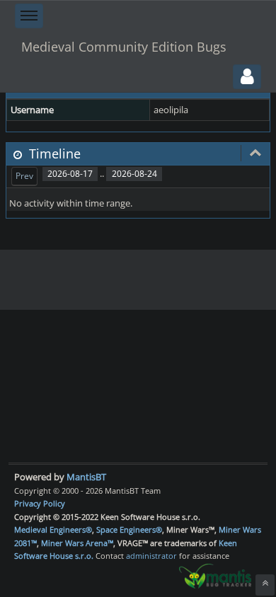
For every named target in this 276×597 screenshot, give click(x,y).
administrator (151, 555)
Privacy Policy (39, 503)
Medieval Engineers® (53, 529)
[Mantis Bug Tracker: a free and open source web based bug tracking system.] (215, 575)
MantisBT (86, 476)
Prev (24, 176)
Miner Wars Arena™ (77, 543)
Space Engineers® (129, 529)
